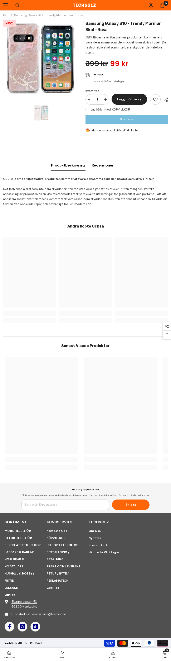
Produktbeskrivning (68, 165)
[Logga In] (151, 5)
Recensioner (103, 165)
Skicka (131, 504)
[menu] (5, 5)
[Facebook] (9, 627)
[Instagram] (22, 627)
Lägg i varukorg (129, 99)
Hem (6, 15)
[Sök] (17, 5)
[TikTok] (35, 627)
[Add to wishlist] (155, 99)
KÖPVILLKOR (121, 109)
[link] (29, 313)
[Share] (164, 100)
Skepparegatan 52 (24, 601)
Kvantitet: (92, 91)
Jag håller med (101, 109)
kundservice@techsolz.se (49, 614)
